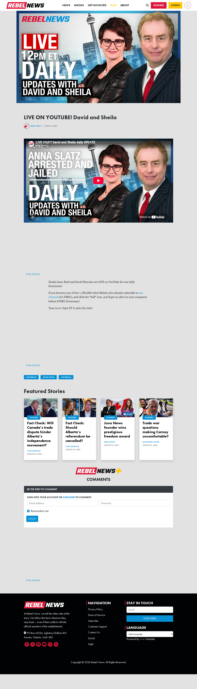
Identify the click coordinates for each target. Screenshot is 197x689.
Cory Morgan (33, 451)
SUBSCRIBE (69, 497)
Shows (79, 5)
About (124, 5)
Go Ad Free (34, 274)
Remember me (40, 511)
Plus (113, 5)
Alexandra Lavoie (151, 442)
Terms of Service (96, 615)
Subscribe (93, 621)
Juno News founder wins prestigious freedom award (117, 430)
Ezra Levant (109, 442)
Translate (150, 639)
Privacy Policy (95, 609)
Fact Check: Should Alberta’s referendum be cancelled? (78, 432)
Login (91, 644)
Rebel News (36, 126)
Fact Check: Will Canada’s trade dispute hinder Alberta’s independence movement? (40, 434)
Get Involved (97, 5)
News (66, 5)
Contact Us (94, 632)
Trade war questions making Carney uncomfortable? (156, 430)
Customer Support (97, 626)
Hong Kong (48, 377)
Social (91, 638)
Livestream (31, 377)
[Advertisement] (98, 250)
